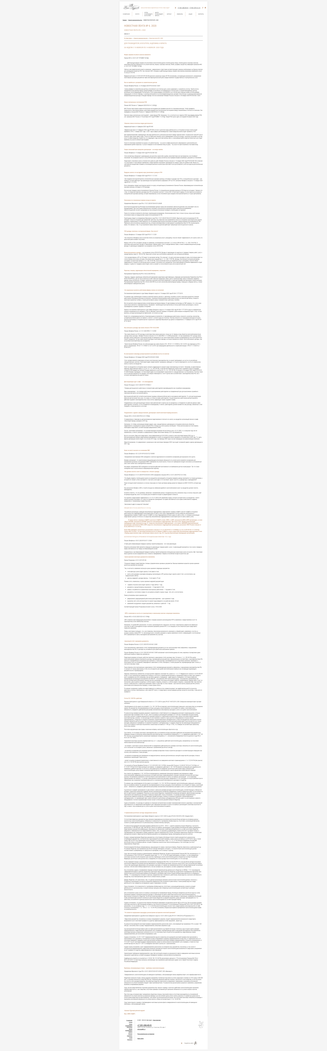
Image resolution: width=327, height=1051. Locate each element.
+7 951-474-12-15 (194, 8)
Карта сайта (140, 1038)
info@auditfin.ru (141, 1029)
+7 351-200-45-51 (183, 8)
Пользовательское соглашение (145, 1034)
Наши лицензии (157, 1020)
